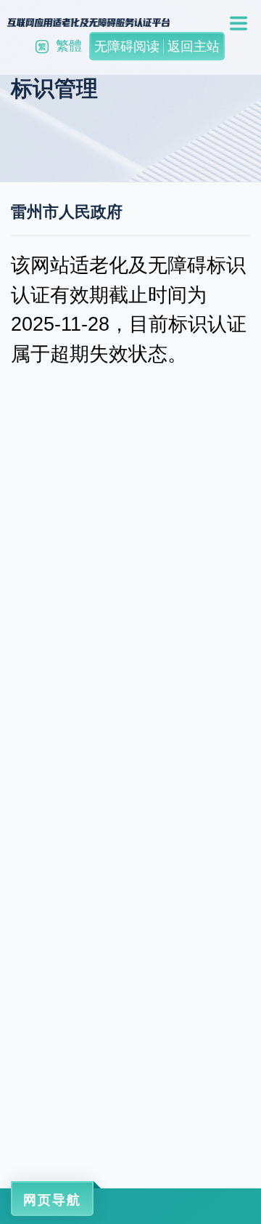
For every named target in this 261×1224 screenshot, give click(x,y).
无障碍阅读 (127, 46)
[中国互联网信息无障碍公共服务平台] (88, 22)
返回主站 (193, 46)
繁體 (69, 46)
